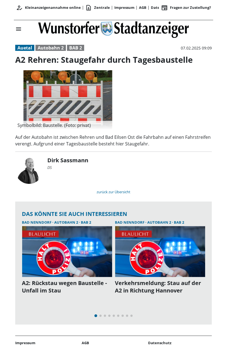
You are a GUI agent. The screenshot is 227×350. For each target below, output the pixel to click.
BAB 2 (75, 48)
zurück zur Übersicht (113, 191)
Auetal (24, 48)
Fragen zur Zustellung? (186, 7)
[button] (67, 125)
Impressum (124, 7)
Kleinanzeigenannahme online (48, 7)
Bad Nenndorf (37, 222)
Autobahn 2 (51, 48)
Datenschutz (159, 342)
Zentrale (97, 7)
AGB (142, 7)
